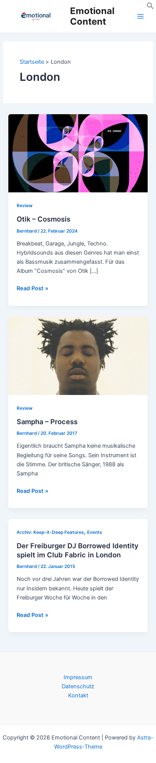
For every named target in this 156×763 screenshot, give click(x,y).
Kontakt (78, 695)
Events (94, 532)
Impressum (78, 677)
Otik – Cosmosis (43, 219)
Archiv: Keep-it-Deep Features (50, 532)
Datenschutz (78, 686)
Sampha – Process (47, 421)
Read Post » (32, 289)
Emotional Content (92, 16)
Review (25, 205)
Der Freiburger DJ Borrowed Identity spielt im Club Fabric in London (78, 550)
